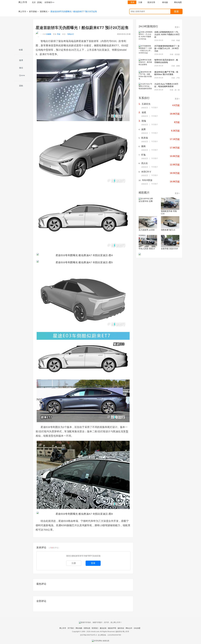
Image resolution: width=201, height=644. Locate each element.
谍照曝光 (43, 11)
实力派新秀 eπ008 (147, 230)
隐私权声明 (112, 628)
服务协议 (121, 628)
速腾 (143, 129)
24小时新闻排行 (148, 26)
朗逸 (144, 121)
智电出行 (70, 34)
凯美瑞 (144, 138)
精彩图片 (144, 192)
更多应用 (151, 2)
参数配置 (144, 108)
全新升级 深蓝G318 (169, 249)
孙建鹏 (48, 34)
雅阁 (143, 146)
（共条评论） (54, 548)
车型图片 (154, 108)
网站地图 (79, 628)
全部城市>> (49, 2)
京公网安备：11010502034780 (109, 635)
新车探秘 (33, 11)
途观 (144, 112)
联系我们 (95, 628)
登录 (132, 2)
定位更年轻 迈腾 (146, 201)
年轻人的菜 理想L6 (147, 249)
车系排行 (144, 97)
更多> (177, 27)
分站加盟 (137, 628)
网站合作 (129, 628)
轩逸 (143, 155)
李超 (58, 34)
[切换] (39, 2)
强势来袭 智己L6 (168, 230)
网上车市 (22, 2)
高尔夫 (144, 163)
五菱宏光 (146, 104)
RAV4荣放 (147, 180)
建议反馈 (103, 628)
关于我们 (71, 628)
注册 (140, 2)
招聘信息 (87, 628)
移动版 (165, 2)
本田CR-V (146, 172)
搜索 (176, 11)
